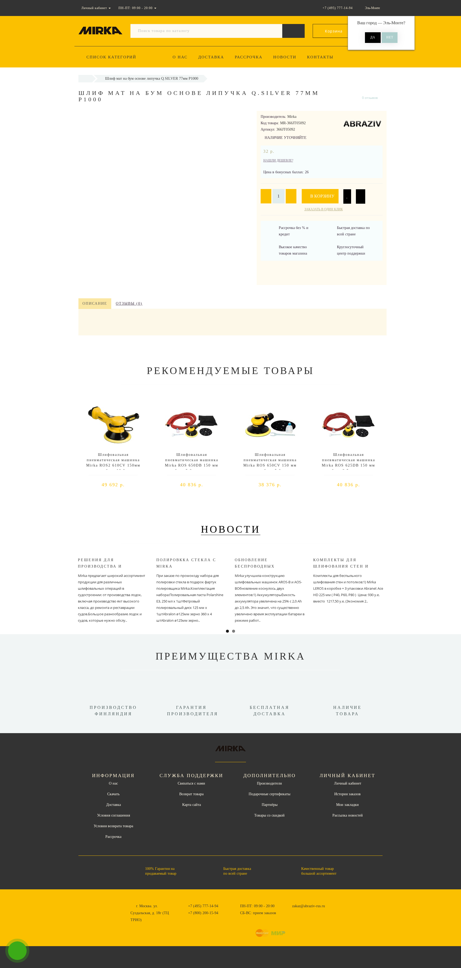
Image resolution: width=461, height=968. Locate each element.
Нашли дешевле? (278, 160)
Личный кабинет (347, 783)
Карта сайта (191, 805)
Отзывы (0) (129, 304)
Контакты (320, 57)
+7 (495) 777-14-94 (203, 906)
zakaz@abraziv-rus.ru (308, 906)
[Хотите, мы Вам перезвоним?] (17, 951)
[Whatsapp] (289, 912)
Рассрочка (249, 57)
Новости (284, 57)
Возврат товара (191, 794)
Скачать (113, 794)
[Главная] (85, 79)
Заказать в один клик (323, 209)
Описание (94, 304)
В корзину (321, 196)
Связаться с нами (191, 783)
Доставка (211, 57)
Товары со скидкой (269, 815)
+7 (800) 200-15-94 (203, 913)
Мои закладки (347, 805)
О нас (180, 57)
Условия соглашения (113, 815)
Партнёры (269, 805)
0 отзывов (370, 97)
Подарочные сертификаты (269, 794)
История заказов (347, 794)
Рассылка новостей (347, 815)
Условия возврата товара (113, 826)
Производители (269, 783)
